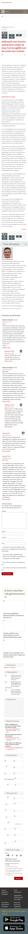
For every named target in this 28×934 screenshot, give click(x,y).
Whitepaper (5, 894)
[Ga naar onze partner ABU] (18, 830)
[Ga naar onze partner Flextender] (18, 767)
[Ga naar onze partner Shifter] (9, 811)
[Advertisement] (14, 709)
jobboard (24, 229)
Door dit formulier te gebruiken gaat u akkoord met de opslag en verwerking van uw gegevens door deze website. (14, 556)
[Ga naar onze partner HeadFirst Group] (18, 780)
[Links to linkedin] (17, 856)
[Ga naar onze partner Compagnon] (9, 780)
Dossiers (4, 890)
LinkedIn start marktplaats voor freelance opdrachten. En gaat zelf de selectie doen (14, 655)
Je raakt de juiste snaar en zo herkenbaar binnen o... (13, 739)
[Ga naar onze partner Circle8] (9, 767)
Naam (4, 531)
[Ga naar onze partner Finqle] (9, 761)
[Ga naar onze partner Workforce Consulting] (18, 805)
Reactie (4, 511)
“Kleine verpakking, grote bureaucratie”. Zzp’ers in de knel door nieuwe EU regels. (16, 692)
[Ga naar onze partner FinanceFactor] (18, 761)
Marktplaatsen (18, 895)
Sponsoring (17, 904)
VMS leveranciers (18, 897)
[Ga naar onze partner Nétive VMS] (9, 824)
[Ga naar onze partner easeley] (18, 799)
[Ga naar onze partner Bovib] (18, 773)
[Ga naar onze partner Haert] (9, 818)
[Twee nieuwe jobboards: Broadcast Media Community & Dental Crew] (14, 606)
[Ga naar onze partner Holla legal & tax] (18, 818)
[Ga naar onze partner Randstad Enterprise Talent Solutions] (9, 799)
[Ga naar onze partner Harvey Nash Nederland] (9, 786)
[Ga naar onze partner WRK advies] (18, 843)
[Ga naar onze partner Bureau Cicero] (9, 836)
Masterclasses (17, 892)
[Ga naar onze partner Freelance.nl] (18, 824)
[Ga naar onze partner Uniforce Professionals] (18, 836)
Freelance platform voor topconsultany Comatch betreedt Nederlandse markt (12, 635)
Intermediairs (17, 899)
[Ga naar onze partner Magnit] (9, 773)
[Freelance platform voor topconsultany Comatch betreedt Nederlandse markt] (14, 626)
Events (15, 890)
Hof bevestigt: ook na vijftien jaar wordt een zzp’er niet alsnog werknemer (16, 678)
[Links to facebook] (12, 856)
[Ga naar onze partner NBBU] (9, 830)
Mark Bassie (5, 27)
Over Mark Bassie (7, 259)
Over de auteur (11, 244)
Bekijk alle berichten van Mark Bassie (11, 308)
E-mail (4, 537)
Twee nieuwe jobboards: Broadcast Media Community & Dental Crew (13, 615)
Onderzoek (4, 892)
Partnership (17, 902)
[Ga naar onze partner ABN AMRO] (18, 811)
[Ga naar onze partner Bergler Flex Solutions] (9, 843)
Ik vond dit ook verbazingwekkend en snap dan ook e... (14, 748)
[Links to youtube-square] (7, 856)
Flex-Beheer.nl (5, 306)
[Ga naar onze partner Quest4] (9, 805)
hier (19, 69)
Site (3, 543)
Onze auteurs (5, 902)
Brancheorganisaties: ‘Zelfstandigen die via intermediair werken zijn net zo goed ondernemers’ (13, 685)
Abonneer (18, 878)
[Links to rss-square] (21, 856)
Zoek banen (5, 906)
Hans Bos (4, 456)
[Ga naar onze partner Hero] (18, 786)
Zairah (3, 433)
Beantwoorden (6, 348)
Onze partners (5, 904)
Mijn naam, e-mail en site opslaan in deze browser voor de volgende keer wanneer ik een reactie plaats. (14, 549)
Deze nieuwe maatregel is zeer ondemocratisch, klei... (13, 730)
